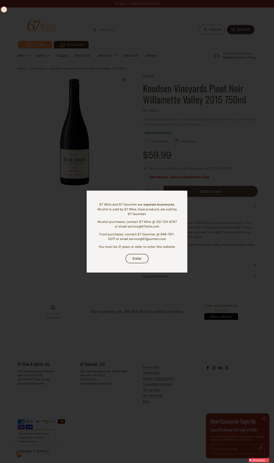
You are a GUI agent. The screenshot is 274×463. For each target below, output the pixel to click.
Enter (137, 258)
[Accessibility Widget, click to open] (4, 9)
